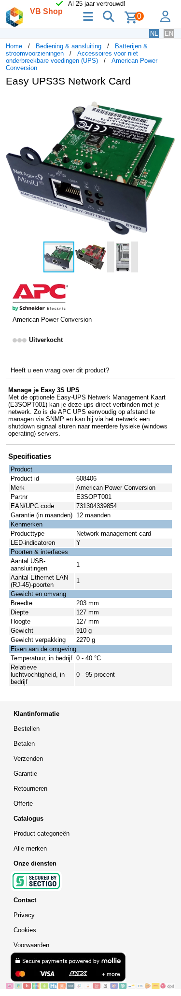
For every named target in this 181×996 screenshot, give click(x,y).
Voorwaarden (31, 945)
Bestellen (27, 728)
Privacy (24, 915)
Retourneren (30, 788)
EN (169, 33)
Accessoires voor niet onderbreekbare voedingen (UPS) (72, 57)
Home (14, 46)
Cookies (25, 930)
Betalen (24, 743)
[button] (166, 104)
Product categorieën (42, 833)
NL (154, 33)
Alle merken (30, 848)
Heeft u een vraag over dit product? (60, 370)
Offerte (23, 803)
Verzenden (28, 758)
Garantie (25, 773)
